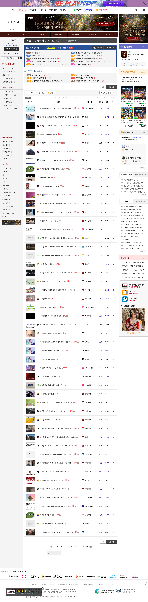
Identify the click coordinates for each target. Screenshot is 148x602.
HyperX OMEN (7, 196)
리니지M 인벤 (6, 98)
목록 (103, 87)
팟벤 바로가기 (7, 168)
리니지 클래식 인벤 (8, 91)
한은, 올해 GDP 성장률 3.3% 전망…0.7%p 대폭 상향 (60, 446)
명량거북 (88, 169)
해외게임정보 (6, 185)
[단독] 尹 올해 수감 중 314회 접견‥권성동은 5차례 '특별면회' (63, 324)
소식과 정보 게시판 (8, 82)
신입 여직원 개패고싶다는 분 (52, 350)
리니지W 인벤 (6, 105)
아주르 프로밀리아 (8, 209)
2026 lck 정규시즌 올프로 (50, 221)
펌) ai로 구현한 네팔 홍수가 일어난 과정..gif (57, 437)
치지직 (4, 171)
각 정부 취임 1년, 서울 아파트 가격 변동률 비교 (58, 108)
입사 (86, 117)
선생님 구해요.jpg (48, 515)
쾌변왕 (87, 333)
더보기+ (143, 47)
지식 (84, 98)
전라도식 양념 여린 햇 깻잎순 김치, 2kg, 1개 (134, 277)
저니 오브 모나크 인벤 (9, 108)
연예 (47, 98)
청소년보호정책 (75, 584)
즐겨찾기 (52, 93)
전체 (27, 98)
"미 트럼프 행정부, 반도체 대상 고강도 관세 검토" (59, 497)
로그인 (135, 10)
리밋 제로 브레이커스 (9, 206)
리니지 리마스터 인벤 (9, 95)
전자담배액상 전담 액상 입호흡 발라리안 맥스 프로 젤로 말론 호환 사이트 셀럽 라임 (134, 273)
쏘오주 (87, 238)
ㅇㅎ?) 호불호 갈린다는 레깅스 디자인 (55, 411)
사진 (91, 98)
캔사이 (87, 143)
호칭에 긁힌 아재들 (48, 134)
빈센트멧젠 (88, 454)
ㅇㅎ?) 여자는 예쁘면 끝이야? (52, 489)
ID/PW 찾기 (16, 53)
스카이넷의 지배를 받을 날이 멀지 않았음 (56, 506)
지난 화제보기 (97, 48)
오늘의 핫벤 (6, 145)
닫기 (42, 588)
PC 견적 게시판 (7, 155)
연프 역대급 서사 (48, 264)
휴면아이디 (88, 299)
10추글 (42, 93)
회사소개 (34, 584)
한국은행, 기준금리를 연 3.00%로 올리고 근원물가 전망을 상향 (63, 238)
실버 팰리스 (6, 203)
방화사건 (45, 299)
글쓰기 (111, 87)
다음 (90, 547)
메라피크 (88, 376)
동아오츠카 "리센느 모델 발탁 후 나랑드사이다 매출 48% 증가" (63, 117)
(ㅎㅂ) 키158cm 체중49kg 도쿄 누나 (54, 195)
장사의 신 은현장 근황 (49, 186)
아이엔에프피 (89, 247)
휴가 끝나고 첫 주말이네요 (51, 333)
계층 (98, 98)
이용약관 (51, 584)
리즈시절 (45, 177)
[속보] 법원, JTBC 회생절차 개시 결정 (55, 160)
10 (87, 547)
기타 (112, 98)
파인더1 (87, 290)
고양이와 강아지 (47, 359)
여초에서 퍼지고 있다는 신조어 (52, 169)
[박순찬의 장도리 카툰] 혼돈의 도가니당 (55, 290)
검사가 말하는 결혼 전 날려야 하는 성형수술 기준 (59, 212)
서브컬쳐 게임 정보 (8, 192)
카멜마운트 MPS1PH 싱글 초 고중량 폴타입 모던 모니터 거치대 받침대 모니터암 (134, 270)
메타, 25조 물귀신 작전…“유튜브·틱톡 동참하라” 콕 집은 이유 (63, 532)
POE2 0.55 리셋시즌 (49, 143)
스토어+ (143, 72)
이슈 (36, 98)
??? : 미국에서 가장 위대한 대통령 (54, 471)
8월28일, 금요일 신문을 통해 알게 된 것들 (56, 402)
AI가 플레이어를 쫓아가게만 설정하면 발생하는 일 (59, 247)
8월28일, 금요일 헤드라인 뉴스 (52, 480)
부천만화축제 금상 (48, 420)
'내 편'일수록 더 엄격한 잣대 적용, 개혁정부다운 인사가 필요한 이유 (65, 273)
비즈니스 (43, 584)
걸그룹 (4, 178)
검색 (20, 58)
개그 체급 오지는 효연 (49, 307)
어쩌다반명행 (89, 108)
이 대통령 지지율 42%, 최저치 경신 (54, 229)
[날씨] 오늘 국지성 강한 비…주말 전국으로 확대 (58, 151)
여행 (3, 182)
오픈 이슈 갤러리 (7, 141)
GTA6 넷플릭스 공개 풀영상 (51, 368)
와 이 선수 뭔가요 (48, 376)
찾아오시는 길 (103, 584)
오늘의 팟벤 (6, 148)
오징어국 (88, 385)
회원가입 (6, 53)
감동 (105, 98)
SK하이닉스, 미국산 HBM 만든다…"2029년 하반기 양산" (61, 454)
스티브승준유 (89, 177)
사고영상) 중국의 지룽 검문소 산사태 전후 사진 (58, 428)
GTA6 (4, 216)
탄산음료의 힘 (47, 394)
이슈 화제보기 (109, 48)
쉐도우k (87, 203)
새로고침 (142, 167)
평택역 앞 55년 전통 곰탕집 (51, 523)
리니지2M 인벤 (7, 102)
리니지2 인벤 (11, 40)
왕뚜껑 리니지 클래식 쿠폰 (51, 385)
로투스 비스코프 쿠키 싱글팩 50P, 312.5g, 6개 (134, 262)
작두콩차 (88, 221)
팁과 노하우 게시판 (8, 71)
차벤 (3, 175)
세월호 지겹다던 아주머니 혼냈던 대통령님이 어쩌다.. (60, 203)
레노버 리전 (6, 199)
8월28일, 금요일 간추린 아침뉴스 (53, 281)
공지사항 (112, 584)
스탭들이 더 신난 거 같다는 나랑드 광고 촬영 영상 (59, 126)
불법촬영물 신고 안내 (89, 584)
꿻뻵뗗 (87, 342)
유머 (55, 98)
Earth (86, 160)
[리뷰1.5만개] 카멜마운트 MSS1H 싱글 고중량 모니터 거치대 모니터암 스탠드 (134, 266)
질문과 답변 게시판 (8, 78)
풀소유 (87, 134)
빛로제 (87, 324)
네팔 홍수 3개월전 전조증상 (51, 316)
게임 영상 (5, 189)
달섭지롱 (88, 195)
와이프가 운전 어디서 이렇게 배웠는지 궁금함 (57, 342)
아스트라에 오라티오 (9, 213)
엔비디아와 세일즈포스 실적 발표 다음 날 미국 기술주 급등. (62, 255)
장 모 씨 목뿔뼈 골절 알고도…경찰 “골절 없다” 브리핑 (60, 463)
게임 (77, 98)
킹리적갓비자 (89, 506)
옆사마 (87, 186)
